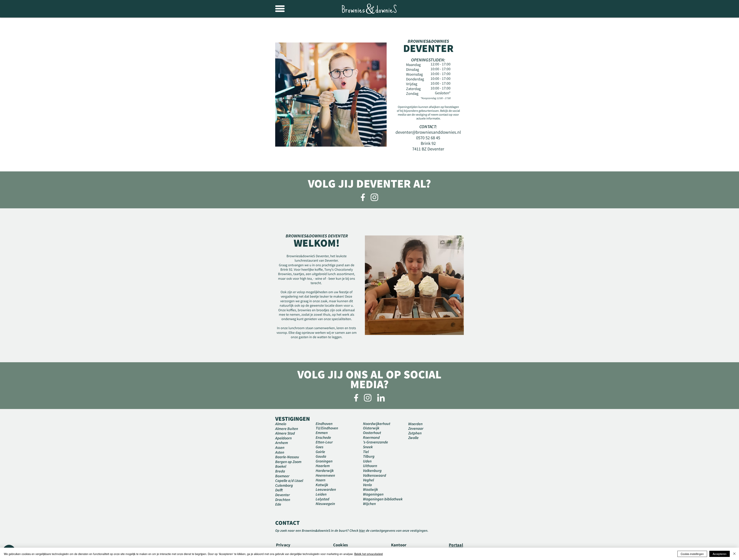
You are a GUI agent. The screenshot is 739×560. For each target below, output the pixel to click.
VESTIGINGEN (292, 418)
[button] (280, 8)
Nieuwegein (325, 503)
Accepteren (719, 554)
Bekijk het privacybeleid (368, 554)
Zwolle (413, 437)
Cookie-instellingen (692, 554)
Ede (278, 504)
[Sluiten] (734, 554)
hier (362, 530)
